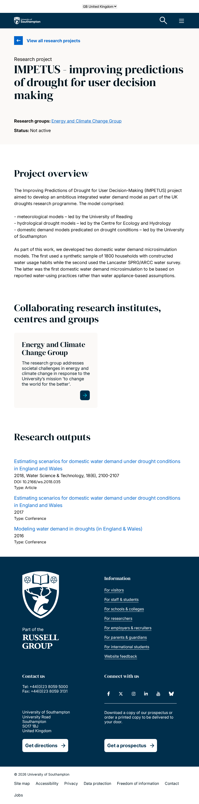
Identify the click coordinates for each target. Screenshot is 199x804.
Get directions (41, 745)
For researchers (118, 618)
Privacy (71, 783)
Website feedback (120, 656)
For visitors (114, 590)
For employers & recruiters (127, 627)
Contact (172, 783)
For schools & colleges (124, 608)
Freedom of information (138, 783)
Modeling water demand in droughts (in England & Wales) (78, 529)
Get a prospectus (126, 745)
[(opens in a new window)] (108, 694)
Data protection (97, 783)
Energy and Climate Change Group (86, 121)
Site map (22, 783)
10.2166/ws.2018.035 (41, 481)
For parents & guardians (125, 637)
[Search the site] (163, 21)
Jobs (18, 795)
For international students (126, 646)
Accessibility (47, 783)
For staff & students (121, 599)
